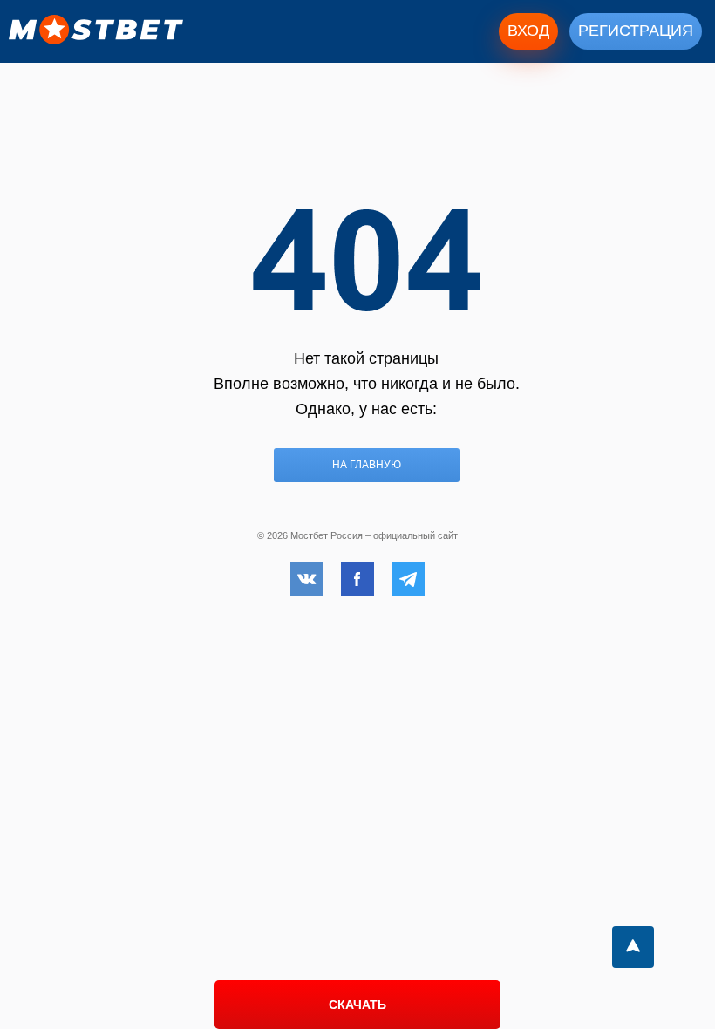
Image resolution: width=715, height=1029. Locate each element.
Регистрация (635, 30)
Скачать (357, 1005)
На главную (366, 465)
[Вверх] (633, 947)
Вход (528, 30)
